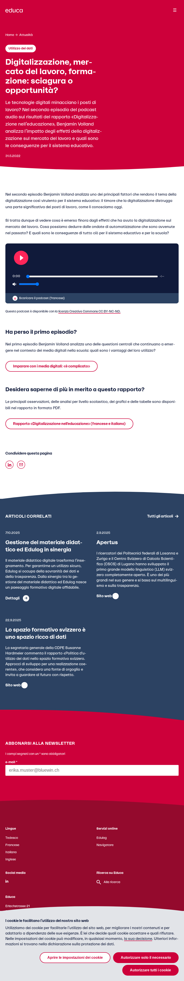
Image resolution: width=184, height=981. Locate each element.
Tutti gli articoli (160, 516)
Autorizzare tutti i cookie (150, 970)
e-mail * (11, 762)
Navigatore (105, 845)
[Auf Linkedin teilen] (9, 465)
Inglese (10, 859)
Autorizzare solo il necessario (146, 957)
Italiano (11, 852)
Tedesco (11, 838)
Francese (12, 845)
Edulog (101, 838)
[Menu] (175, 10)
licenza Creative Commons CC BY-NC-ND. (89, 311)
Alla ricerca (112, 882)
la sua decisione (138, 939)
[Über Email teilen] (21, 465)
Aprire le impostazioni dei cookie (75, 957)
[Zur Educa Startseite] (14, 12)
